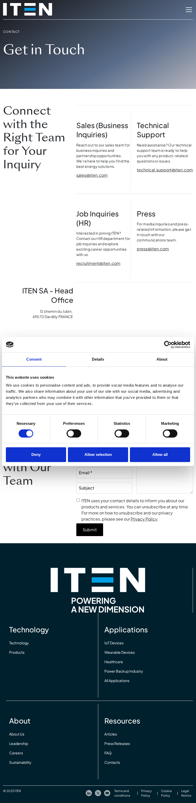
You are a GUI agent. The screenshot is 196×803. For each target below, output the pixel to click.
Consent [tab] (34, 359)
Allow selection (98, 454)
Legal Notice (186, 793)
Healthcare (113, 661)
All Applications (116, 680)
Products (16, 652)
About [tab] (162, 359)
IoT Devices (114, 643)
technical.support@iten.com (165, 169)
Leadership (18, 743)
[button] (188, 10)
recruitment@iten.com (98, 263)
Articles (110, 734)
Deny (36, 454)
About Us (16, 734)
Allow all (160, 454)
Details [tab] (98, 359)
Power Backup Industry (123, 671)
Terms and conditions (122, 793)
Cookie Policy (166, 793)
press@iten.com (153, 248)
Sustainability (20, 762)
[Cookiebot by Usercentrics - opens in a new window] (167, 344)
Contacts (112, 762)
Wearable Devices (119, 652)
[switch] (74, 433)
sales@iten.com (92, 175)
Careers (16, 753)
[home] (27, 9)
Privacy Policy (144, 519)
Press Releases (117, 743)
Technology (19, 643)
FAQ (108, 753)
